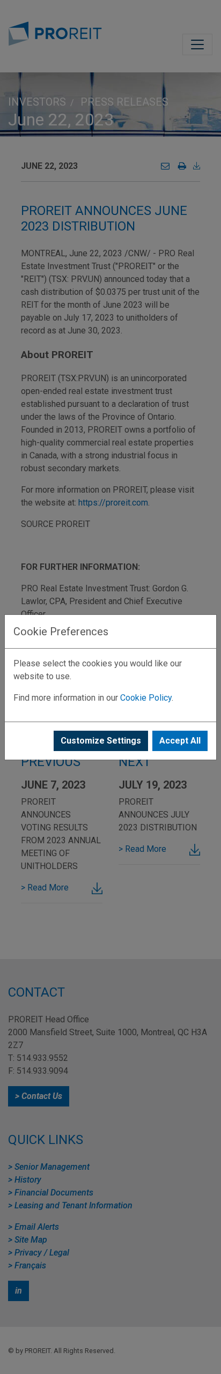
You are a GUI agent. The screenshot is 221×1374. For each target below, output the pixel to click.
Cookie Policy (146, 698)
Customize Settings (101, 741)
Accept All (180, 741)
